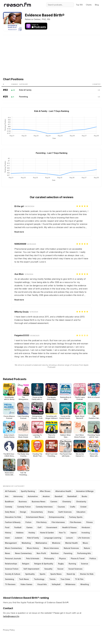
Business (23, 501)
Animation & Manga (84, 491)
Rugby (61, 564)
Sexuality (48, 569)
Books (84, 496)
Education (81, 512)
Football (17, 527)
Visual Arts (42, 584)
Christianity (81, 501)
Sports (42, 574)
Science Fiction (11, 569)
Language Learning (52, 538)
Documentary (37, 512)
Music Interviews (51, 548)
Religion (25, 564)
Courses (61, 507)
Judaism (18, 538)
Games (29, 527)
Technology (39, 579)
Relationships (11, 564)
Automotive (33, 496)
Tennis (52, 579)
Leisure (69, 538)
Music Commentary (13, 548)
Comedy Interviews (44, 507)
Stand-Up (71, 574)
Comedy (8, 507)
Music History (33, 548)
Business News (38, 501)
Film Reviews (75, 522)
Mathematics (41, 543)
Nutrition (55, 553)
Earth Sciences (65, 512)
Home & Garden (47, 533)
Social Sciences (75, 569)
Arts (6, 496)
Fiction (28, 522)
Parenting (23, 96)
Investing (86, 533)
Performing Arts (84, 553)
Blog (97, 5)
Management (11, 543)
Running (72, 564)
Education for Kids (13, 517)
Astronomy (18, 496)
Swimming (9, 579)
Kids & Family (25, 90)
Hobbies (19, 533)
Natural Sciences (71, 548)
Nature (87, 548)
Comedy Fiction (24, 507)
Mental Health (71, 543)
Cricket (83, 507)
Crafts (72, 507)
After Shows (45, 491)
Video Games (26, 584)
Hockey (32, 533)
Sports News (56, 574)
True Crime (65, 579)
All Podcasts (10, 491)
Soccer (60, 569)
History (8, 533)
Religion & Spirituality (43, 564)
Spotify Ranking (28, 491)
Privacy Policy (9, 630)
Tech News (24, 579)
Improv (73, 533)
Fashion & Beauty (12, 522)
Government (51, 527)
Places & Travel (78, 558)
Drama (51, 512)
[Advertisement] (51, 52)
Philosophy (49, 558)
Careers (53, 501)
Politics (93, 558)
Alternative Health (63, 491)
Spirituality (30, 574)
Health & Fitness (69, 527)
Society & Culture (12, 574)
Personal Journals (13, 558)
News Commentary (23, 553)
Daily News (10, 512)
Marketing (26, 543)
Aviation (46, 496)
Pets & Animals (32, 558)
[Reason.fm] (17, 5)
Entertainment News (35, 517)
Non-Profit (41, 553)
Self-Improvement (31, 569)
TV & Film (79, 579)
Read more (19, 232)
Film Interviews (58, 522)
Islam (7, 538)
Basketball (72, 496)
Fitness (89, 522)
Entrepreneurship (56, 517)
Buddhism (9, 501)
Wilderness (70, 584)
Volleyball (56, 584)
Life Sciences (84, 538)
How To (62, 533)
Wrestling (84, 584)
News (7, 553)
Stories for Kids (86, 574)
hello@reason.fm (11, 616)
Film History (41, 522)
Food (7, 527)
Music (85, 543)
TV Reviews (10, 584)
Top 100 (79, 5)
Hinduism (86, 527)
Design (23, 512)
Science (84, 564)
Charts (89, 5)
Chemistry (66, 501)
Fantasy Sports (75, 517)
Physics (62, 558)
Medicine (56, 543)
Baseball (58, 496)
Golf (39, 527)
